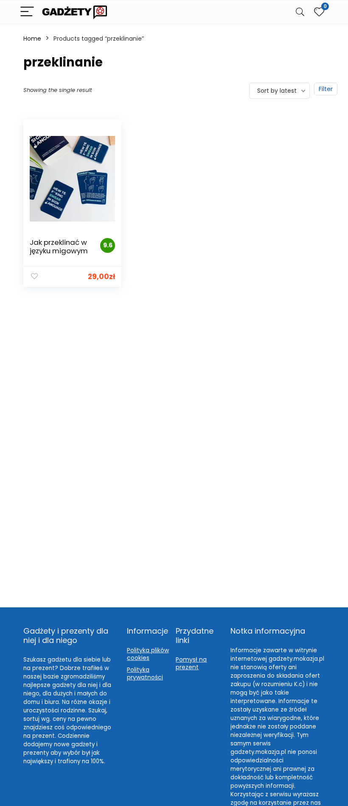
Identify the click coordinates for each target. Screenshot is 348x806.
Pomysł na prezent (191, 663)
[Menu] (27, 12)
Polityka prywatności (145, 673)
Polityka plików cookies (148, 654)
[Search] (300, 12)
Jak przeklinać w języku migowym (59, 246)
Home (32, 38)
